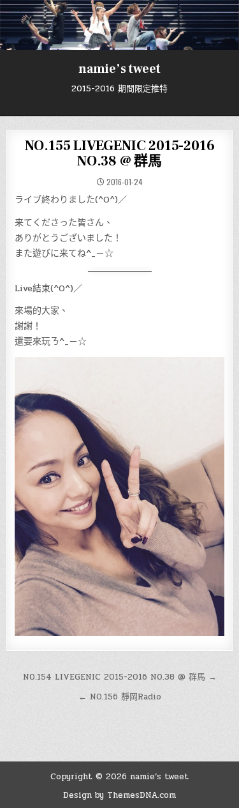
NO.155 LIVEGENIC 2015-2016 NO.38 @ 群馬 (120, 153)
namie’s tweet (119, 69)
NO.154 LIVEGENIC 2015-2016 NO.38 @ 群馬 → (120, 677)
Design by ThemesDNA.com (119, 795)
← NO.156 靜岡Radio (119, 696)
